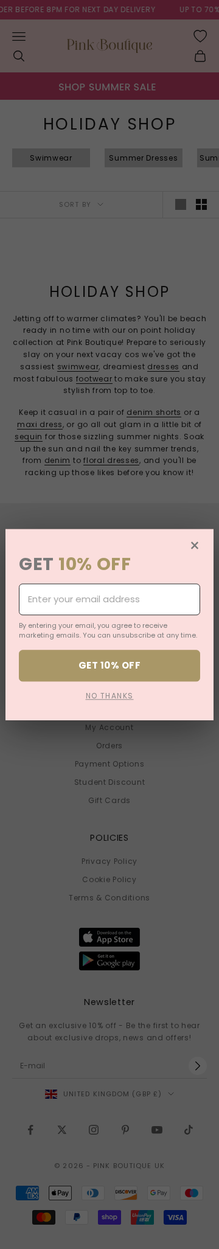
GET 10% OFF (109, 665)
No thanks (110, 696)
